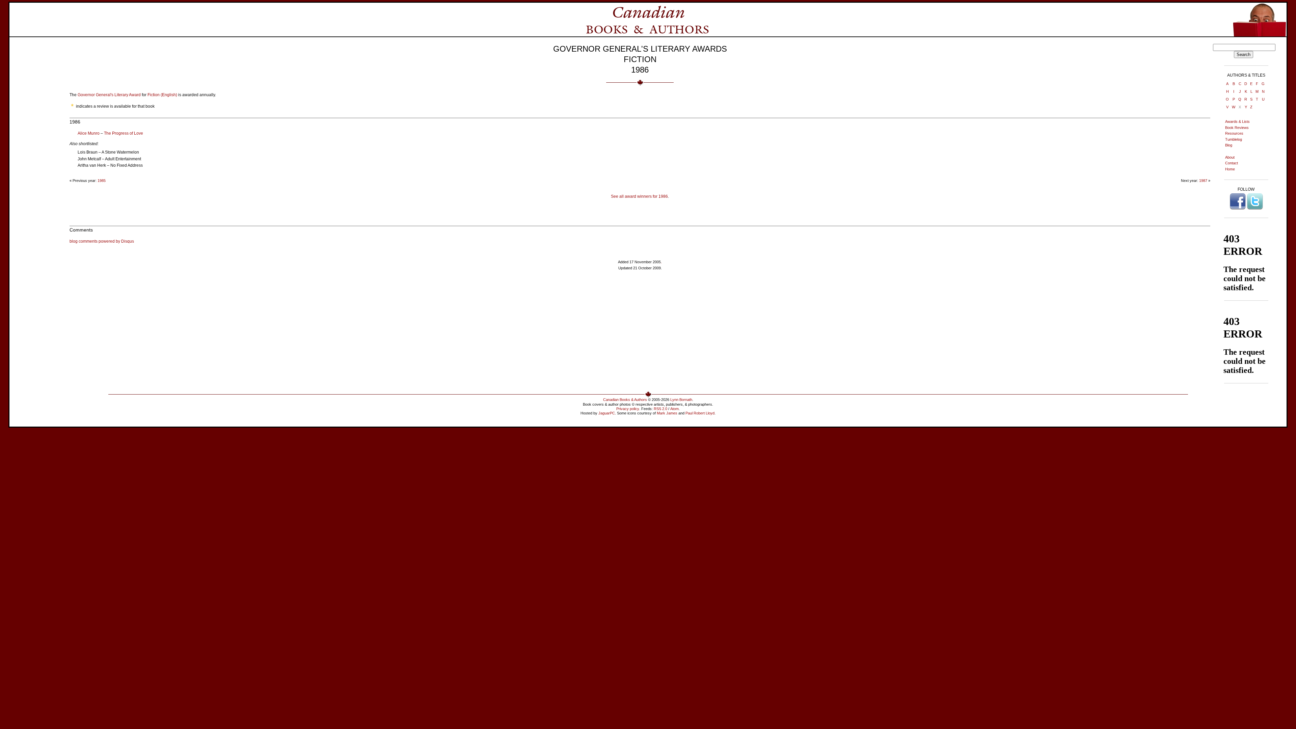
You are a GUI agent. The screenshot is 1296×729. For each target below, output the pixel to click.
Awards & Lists (1237, 121)
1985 (102, 181)
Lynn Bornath (681, 400)
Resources (1234, 133)
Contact (1231, 163)
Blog (1228, 145)
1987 (1203, 181)
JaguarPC (606, 413)
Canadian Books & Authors (625, 400)
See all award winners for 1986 (639, 196)
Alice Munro (89, 133)
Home (1230, 169)
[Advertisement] (42, 145)
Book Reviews (1237, 128)
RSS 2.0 (660, 409)
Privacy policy (627, 409)
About (1230, 157)
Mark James (667, 413)
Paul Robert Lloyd (699, 413)
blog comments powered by (102, 241)
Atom (674, 409)
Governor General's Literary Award (109, 94)
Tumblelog (1233, 139)
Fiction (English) (162, 94)
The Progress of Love (123, 133)
